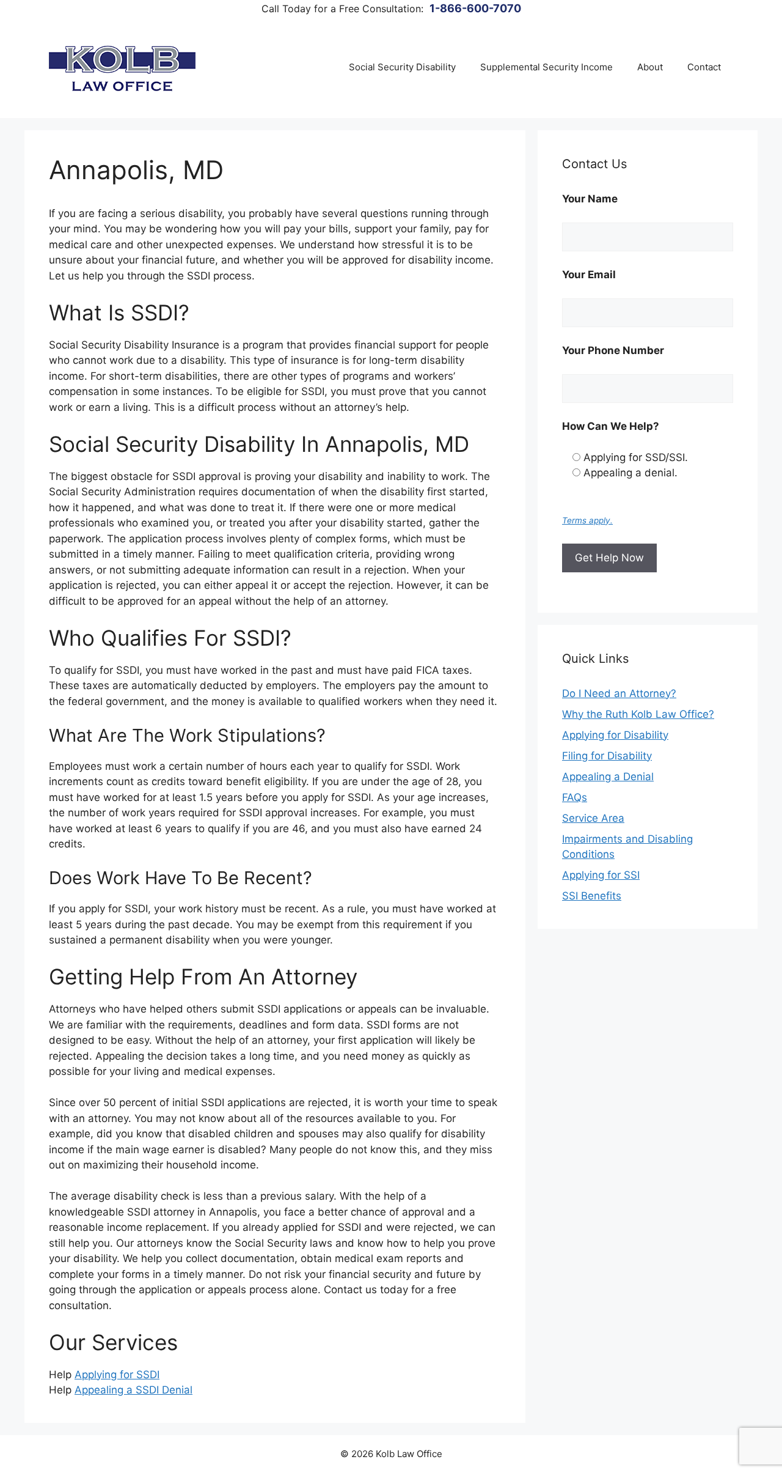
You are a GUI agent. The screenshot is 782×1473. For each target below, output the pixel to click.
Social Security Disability (402, 67)
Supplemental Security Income (546, 67)
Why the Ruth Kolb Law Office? (638, 714)
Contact (704, 67)
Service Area (593, 818)
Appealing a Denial (608, 776)
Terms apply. (587, 520)
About (650, 67)
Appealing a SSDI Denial (133, 1390)
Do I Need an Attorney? (619, 693)
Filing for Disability (607, 756)
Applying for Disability (615, 735)
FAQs (574, 797)
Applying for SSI (601, 875)
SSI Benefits (591, 896)
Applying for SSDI (117, 1374)
